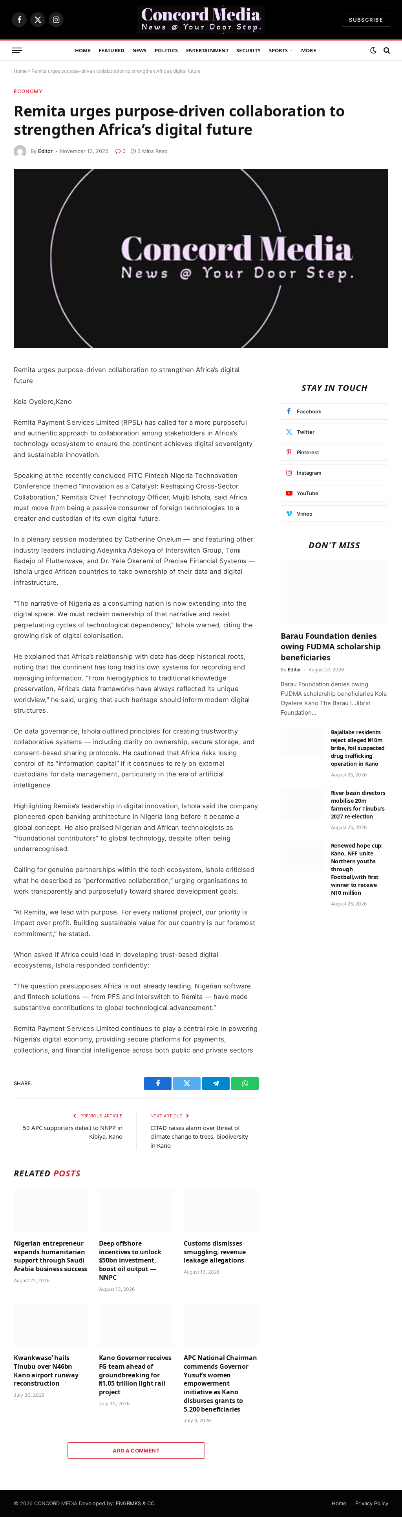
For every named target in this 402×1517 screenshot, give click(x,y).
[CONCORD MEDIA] (201, 20)
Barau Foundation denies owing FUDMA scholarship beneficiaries (330, 646)
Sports (278, 50)
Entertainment (207, 50)
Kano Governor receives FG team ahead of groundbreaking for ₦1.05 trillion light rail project (135, 1375)
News (139, 50)
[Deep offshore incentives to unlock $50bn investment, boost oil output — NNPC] (136, 1210)
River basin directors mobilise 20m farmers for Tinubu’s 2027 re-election (358, 804)
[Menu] (17, 50)
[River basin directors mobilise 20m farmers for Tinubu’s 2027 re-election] (302, 803)
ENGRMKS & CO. (136, 1503)
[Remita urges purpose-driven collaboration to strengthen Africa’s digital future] (201, 258)
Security (248, 50)
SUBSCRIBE (366, 20)
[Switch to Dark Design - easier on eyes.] (373, 50)
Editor (45, 151)
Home (83, 50)
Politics (166, 50)
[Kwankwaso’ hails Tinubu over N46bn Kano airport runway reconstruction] (51, 1325)
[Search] (386, 50)
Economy (28, 91)
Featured (111, 50)
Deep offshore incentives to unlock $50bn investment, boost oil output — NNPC (130, 1260)
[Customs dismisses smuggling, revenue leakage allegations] (221, 1210)
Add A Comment (136, 1450)
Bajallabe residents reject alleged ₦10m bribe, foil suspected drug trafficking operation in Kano (358, 747)
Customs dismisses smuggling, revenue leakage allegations (214, 1252)
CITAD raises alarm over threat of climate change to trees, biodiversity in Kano (199, 1136)
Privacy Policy (371, 1503)
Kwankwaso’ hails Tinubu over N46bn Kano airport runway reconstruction (46, 1371)
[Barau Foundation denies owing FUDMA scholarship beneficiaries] (334, 592)
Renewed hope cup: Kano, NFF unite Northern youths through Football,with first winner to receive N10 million (357, 869)
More (308, 50)
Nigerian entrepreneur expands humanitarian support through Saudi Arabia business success (50, 1256)
